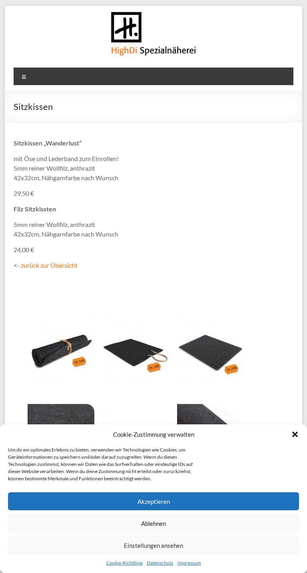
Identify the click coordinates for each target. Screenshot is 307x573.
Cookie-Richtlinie (124, 563)
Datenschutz (160, 563)
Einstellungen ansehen (153, 545)
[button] (295, 434)
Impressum (189, 563)
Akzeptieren (154, 501)
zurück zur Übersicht (49, 265)
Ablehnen (153, 523)
